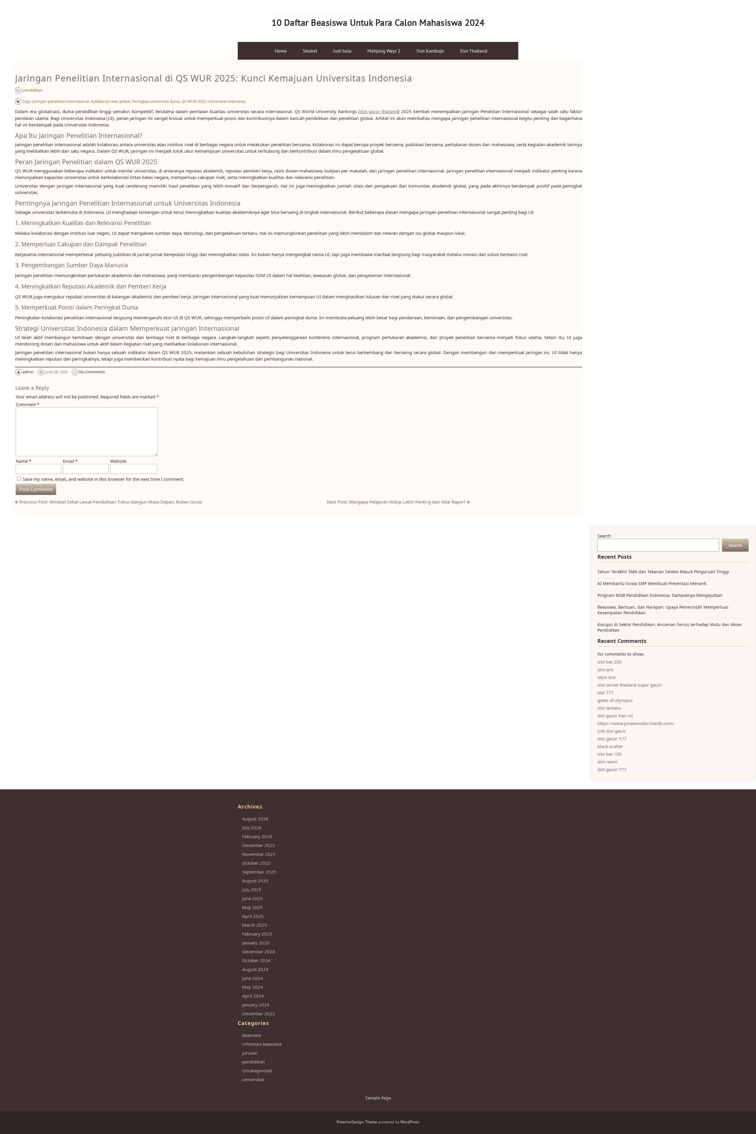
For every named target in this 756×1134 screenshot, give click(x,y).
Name (23, 461)
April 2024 (253, 996)
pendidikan (32, 90)
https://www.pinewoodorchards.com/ (635, 723)
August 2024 (255, 969)
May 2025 (252, 907)
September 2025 (259, 872)
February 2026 (257, 836)
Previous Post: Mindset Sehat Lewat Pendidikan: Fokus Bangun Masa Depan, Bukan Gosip (110, 502)
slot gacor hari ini (615, 715)
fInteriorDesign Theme (357, 1122)
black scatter (610, 746)
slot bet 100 (609, 754)
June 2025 (252, 898)
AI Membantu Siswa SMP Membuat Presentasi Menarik (651, 583)
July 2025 (251, 889)
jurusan (250, 1053)
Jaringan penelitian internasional (60, 101)
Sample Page (378, 1098)
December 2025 (258, 845)
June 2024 (252, 978)
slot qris (605, 669)
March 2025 (254, 925)
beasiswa (251, 1035)
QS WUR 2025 (194, 101)
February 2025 (257, 934)
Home (281, 51)
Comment (27, 404)
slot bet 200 (609, 662)
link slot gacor (611, 731)
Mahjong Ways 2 (383, 51)
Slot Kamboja (430, 51)
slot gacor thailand (379, 111)
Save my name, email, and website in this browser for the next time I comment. (103, 479)
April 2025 (253, 916)
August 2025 (255, 881)
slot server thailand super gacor (629, 685)
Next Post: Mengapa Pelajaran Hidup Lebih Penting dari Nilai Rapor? (396, 502)
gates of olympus (615, 700)
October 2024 (256, 960)
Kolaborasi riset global (110, 101)
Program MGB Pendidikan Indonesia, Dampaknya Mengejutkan (660, 595)
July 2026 (251, 827)
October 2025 (256, 863)
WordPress (409, 1122)
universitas (253, 1079)
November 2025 (259, 854)
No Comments (92, 371)
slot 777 (605, 692)
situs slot (606, 677)
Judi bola (342, 51)
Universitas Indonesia (226, 101)
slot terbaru (609, 708)
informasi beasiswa (261, 1044)
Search (604, 536)
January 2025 (255, 943)
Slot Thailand (473, 51)
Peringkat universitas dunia (156, 101)
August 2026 (255, 819)
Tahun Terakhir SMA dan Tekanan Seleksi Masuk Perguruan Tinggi (663, 571)
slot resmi (607, 762)
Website (118, 461)
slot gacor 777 (612, 739)
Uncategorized (257, 1070)
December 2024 (258, 951)
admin (28, 371)
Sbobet (310, 51)
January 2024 (255, 1005)
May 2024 (252, 987)
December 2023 (258, 1013)
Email (70, 461)
